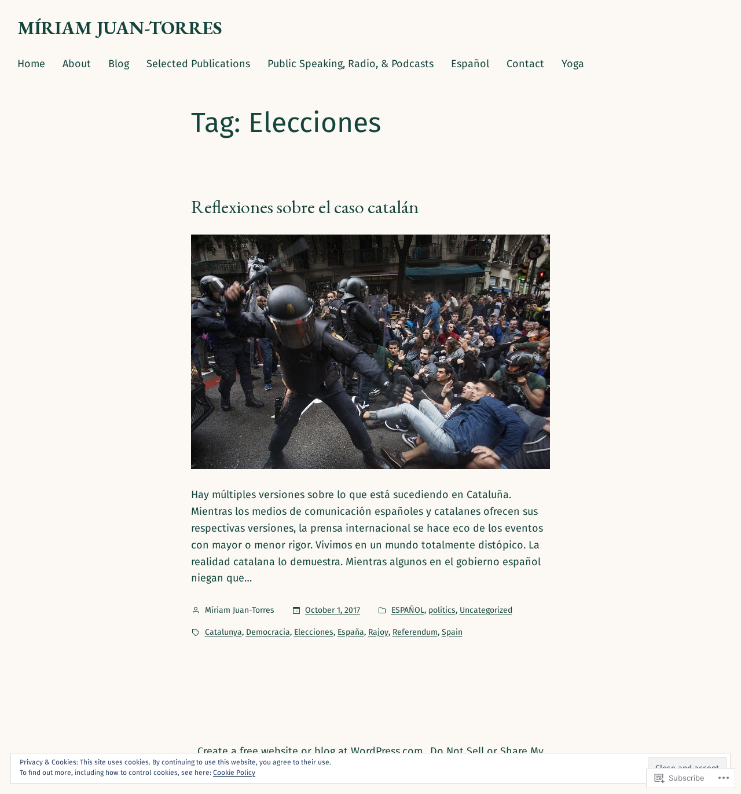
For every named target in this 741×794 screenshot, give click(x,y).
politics (442, 610)
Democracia (268, 632)
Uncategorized (486, 610)
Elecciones (313, 632)
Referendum (415, 632)
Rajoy (378, 632)
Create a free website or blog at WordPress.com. (311, 751)
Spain (452, 632)
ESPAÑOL (407, 610)
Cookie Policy (234, 773)
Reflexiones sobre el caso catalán (305, 206)
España (351, 632)
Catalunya (223, 632)
